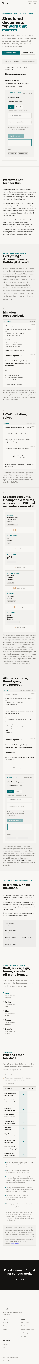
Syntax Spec (25, 1322)
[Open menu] (35, 3)
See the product (11, 53)
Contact (5, 1344)
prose (7, 315)
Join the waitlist (19, 1280)
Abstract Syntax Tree (27, 1329)
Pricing (5, 1326)
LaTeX (21, 274)
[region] (19, 1121)
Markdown (20, 271)
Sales (4, 1348)
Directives (24, 1326)
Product (5, 1322)
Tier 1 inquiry (24, 1336)
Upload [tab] (18, 107)
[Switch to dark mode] (30, 3)
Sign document (16, 136)
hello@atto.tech (15, 1243)
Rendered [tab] (8, 61)
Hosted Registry (26, 1333)
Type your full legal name (17, 111)
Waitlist (5, 1329)
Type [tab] (11, 107)
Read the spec (28, 53)
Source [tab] (16, 61)
